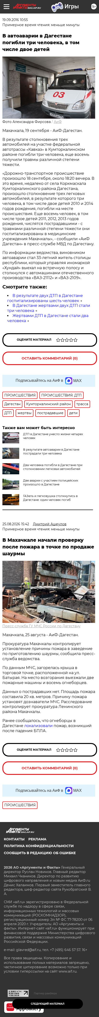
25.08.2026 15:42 (15, 524)
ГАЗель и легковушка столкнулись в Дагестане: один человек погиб (50, 498)
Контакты (14, 839)
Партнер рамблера (45, 993)
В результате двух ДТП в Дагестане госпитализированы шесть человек (45, 298)
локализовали (38, 725)
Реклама (37, 839)
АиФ (58, 122)
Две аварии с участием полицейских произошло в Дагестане (50, 482)
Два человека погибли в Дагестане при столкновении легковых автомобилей (52, 467)
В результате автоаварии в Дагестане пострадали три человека (51, 451)
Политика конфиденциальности (39, 846)
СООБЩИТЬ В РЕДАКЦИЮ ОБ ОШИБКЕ (40, 853)
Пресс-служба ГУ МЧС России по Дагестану (41, 626)
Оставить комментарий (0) (50, 358)
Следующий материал (47, 1003)
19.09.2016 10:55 (15, 20)
